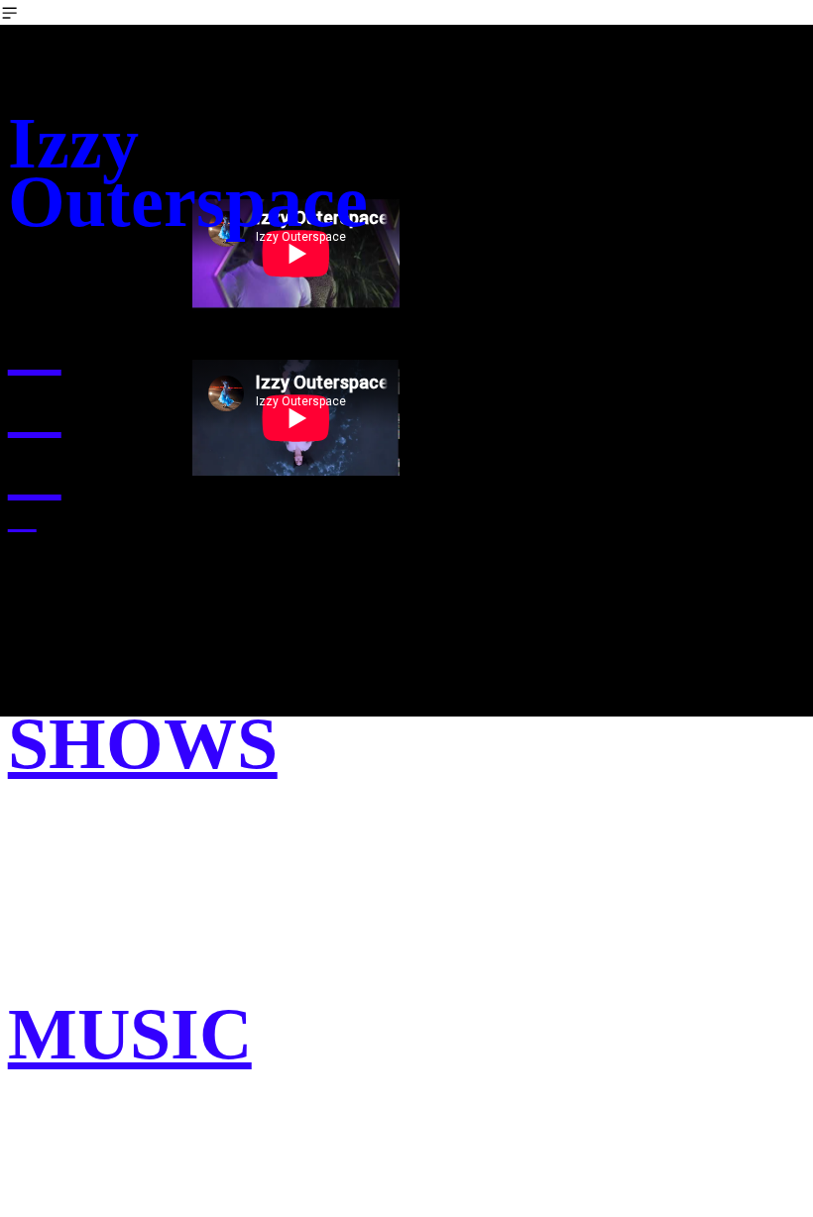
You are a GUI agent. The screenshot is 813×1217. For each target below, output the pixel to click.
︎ (34, 467)
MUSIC (130, 1033)
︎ (34, 342)
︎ (22, 515)
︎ (34, 405)
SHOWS (143, 743)
